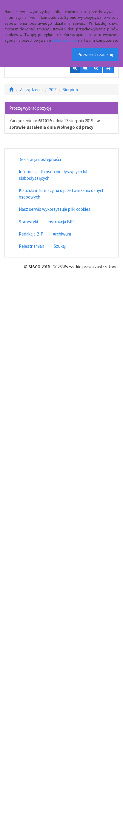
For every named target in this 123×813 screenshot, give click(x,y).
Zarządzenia (31, 89)
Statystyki (28, 221)
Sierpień (70, 89)
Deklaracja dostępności (39, 159)
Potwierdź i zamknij (95, 54)
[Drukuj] (108, 68)
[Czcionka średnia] (85, 68)
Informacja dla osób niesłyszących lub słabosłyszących (54, 175)
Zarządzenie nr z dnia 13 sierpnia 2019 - (54, 124)
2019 (53, 89)
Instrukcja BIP (60, 221)
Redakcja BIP (31, 234)
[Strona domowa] (11, 89)
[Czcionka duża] (96, 68)
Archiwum (62, 234)
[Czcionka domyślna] (75, 68)
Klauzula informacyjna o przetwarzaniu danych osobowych (61, 193)
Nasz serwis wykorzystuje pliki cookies (54, 209)
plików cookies (64, 40)
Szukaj (60, 246)
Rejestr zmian (31, 246)
